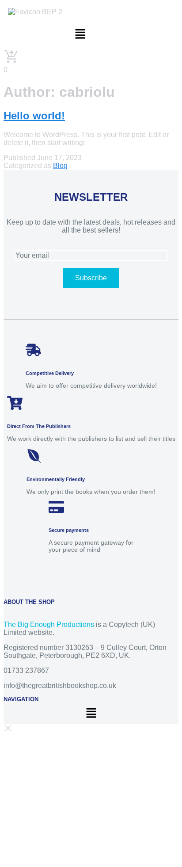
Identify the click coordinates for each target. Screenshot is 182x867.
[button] (80, 34)
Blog (60, 165)
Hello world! (34, 116)
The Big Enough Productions (49, 624)
